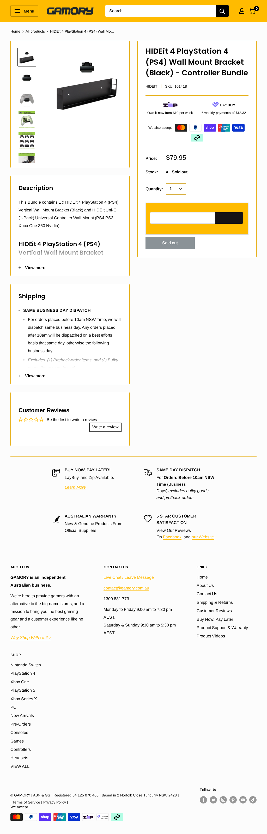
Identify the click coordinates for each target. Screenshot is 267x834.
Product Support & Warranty (222, 627)
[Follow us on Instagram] (223, 799)
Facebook (172, 537)
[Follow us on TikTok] (253, 799)
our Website (203, 537)
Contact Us (207, 594)
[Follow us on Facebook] (203, 799)
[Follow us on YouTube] (243, 799)
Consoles (19, 732)
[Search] (222, 11)
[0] (252, 11)
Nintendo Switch (25, 665)
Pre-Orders (20, 724)
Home (15, 31)
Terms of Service (26, 802)
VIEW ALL (19, 766)
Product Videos (211, 636)
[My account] (241, 11)
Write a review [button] (105, 427)
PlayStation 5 (22, 690)
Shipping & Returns (215, 602)
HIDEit (151, 86)
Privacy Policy (54, 802)
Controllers (20, 749)
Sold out (170, 243)
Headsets (19, 758)
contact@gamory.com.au (126, 588)
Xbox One (19, 682)
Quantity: (154, 189)
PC (13, 707)
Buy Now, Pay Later (215, 619)
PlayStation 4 (22, 673)
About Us (205, 585)
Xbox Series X (23, 699)
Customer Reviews (214, 610)
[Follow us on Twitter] (213, 799)
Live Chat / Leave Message (129, 577)
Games (17, 741)
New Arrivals (22, 715)
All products (35, 31)
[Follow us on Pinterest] (233, 799)
